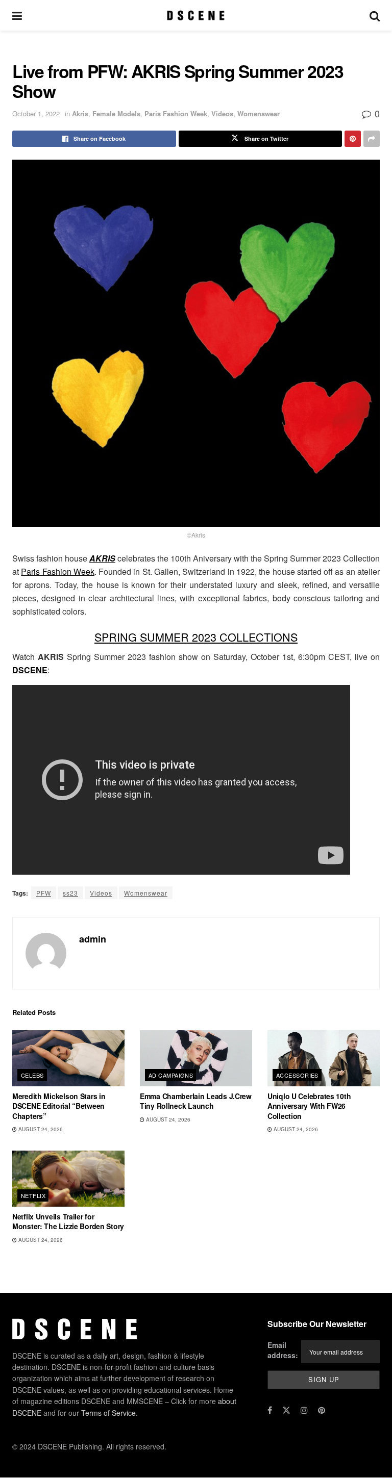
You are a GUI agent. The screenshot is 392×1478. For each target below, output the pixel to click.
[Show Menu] (17, 15)
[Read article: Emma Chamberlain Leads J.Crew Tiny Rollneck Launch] (196, 1058)
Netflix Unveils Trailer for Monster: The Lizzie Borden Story (68, 1221)
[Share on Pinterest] (353, 139)
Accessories (297, 1075)
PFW (43, 892)
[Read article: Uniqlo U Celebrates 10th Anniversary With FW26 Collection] (323, 1058)
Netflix (33, 1195)
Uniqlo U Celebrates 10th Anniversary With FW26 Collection (309, 1106)
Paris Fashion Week (175, 113)
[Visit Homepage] (196, 15)
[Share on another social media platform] (371, 139)
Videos (222, 113)
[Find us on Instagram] (304, 1410)
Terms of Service (108, 1413)
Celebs (32, 1075)
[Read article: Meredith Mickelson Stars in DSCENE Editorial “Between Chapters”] (68, 1058)
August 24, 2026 (40, 1129)
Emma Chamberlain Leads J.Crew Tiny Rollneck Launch (196, 1101)
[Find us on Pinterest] (321, 1410)
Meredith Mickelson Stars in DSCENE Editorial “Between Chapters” (58, 1106)
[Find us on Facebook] (269, 1410)
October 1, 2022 (36, 113)
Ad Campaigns (171, 1075)
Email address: (282, 1350)
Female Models (116, 113)
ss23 (70, 892)
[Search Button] (375, 15)
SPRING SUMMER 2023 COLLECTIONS (196, 637)
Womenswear (258, 113)
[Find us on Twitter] (286, 1410)
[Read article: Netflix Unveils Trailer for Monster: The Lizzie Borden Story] (68, 1179)
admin (92, 939)
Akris (80, 113)
